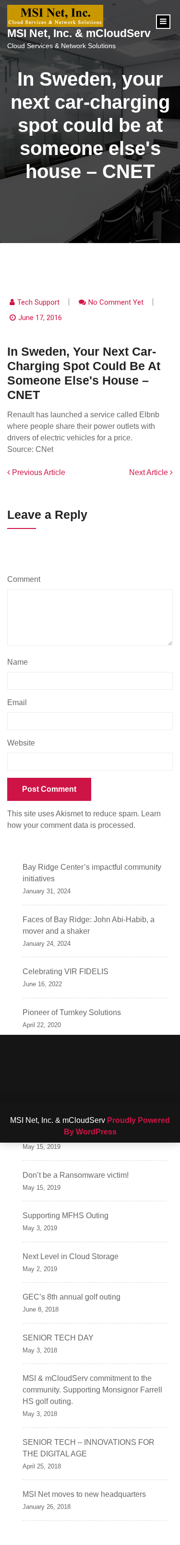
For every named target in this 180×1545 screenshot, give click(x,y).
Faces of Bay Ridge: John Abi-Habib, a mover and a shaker (89, 925)
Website (21, 743)
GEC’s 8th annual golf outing (71, 1297)
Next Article (149, 472)
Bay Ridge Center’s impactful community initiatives (92, 873)
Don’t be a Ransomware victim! (76, 1175)
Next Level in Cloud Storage (71, 1256)
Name (20, 662)
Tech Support (38, 302)
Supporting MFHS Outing (65, 1215)
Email (19, 702)
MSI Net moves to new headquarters (84, 1494)
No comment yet (116, 302)
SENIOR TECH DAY (58, 1338)
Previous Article (37, 472)
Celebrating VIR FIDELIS (65, 971)
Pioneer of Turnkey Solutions (72, 1012)
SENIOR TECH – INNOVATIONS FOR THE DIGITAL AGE (89, 1448)
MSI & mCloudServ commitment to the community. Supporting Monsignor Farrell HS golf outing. (92, 1389)
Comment (26, 579)
